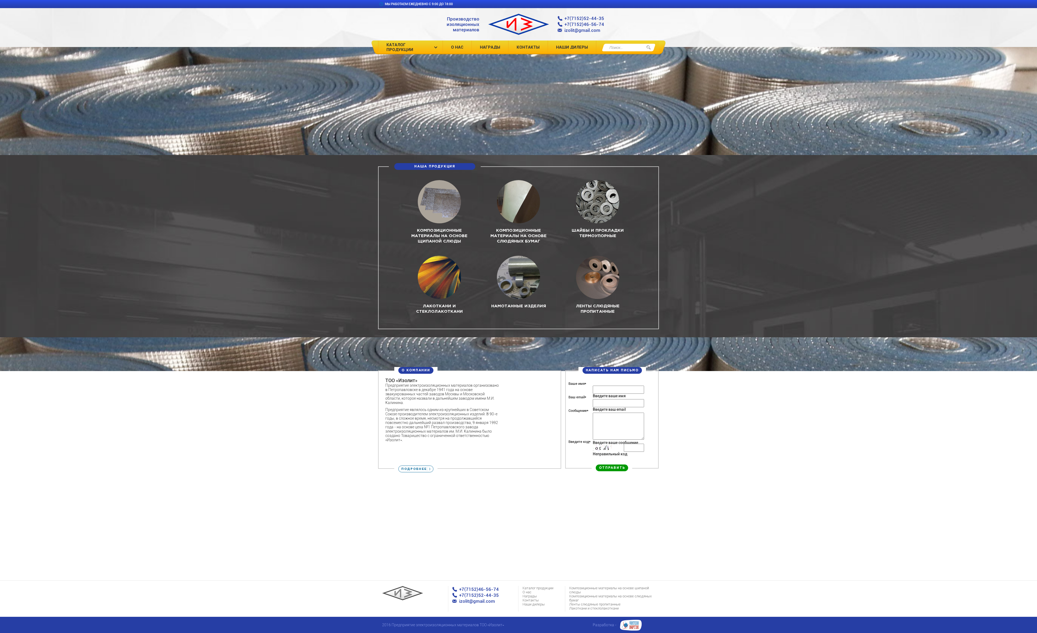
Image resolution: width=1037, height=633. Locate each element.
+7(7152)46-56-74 (584, 24)
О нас (457, 47)
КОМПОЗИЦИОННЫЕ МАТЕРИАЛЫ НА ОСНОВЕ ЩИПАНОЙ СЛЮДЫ (439, 236)
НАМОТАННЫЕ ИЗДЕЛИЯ (518, 306)
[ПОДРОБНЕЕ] (439, 222)
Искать (648, 47)
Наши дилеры (572, 47)
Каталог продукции (399, 47)
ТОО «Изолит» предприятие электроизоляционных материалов (518, 24)
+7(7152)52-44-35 (584, 18)
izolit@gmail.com (582, 30)
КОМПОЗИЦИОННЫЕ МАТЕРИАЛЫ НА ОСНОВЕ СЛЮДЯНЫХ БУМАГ (518, 236)
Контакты (528, 47)
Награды (490, 47)
